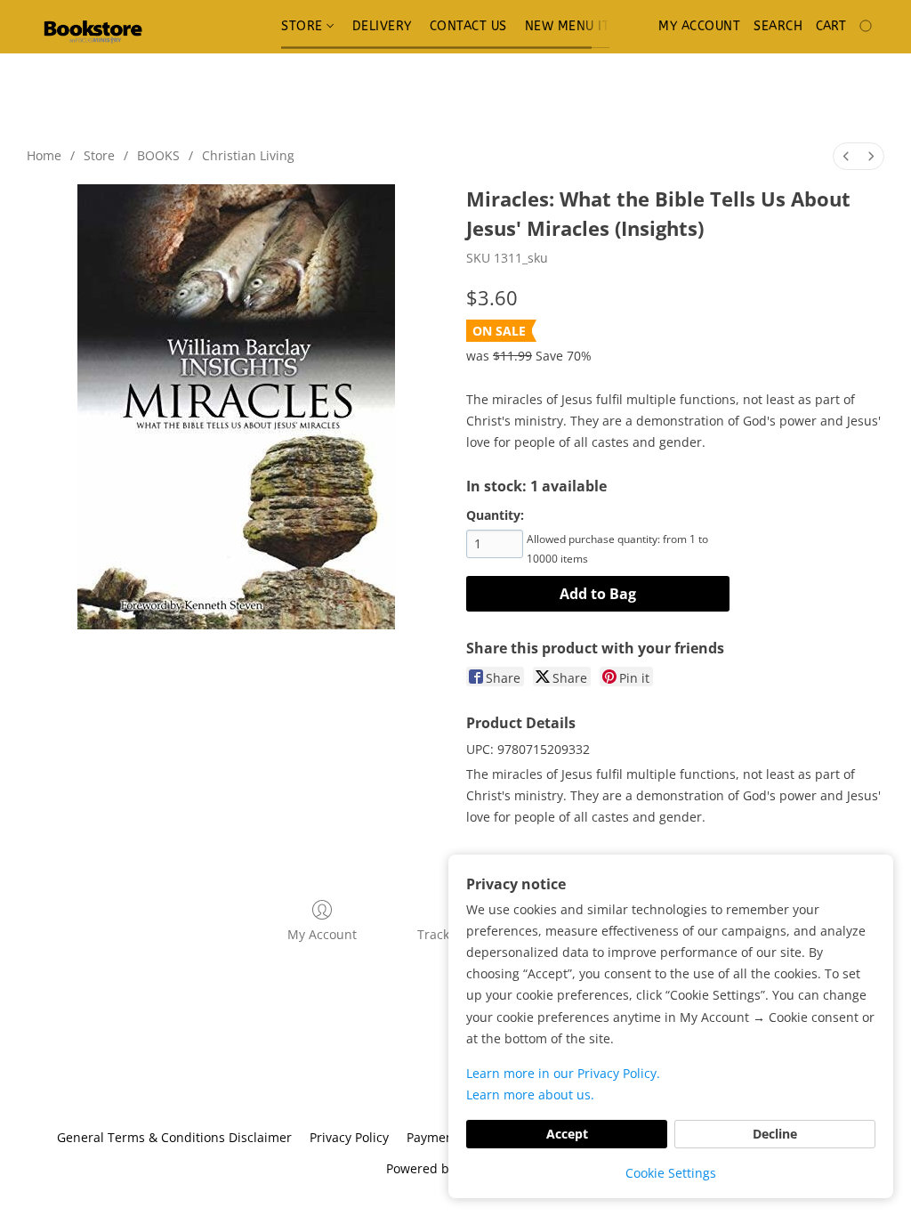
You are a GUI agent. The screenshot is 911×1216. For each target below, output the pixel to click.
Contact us (468, 26)
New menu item (577, 26)
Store (304, 26)
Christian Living (248, 155)
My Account (322, 934)
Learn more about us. (530, 1094)
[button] (92, 27)
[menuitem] (846, 156)
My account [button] (699, 26)
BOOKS (158, 155)
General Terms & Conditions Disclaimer (174, 1137)
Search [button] (778, 26)
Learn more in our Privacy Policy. (563, 1073)
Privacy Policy (349, 1137)
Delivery (382, 26)
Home (44, 155)
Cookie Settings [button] (670, 1172)
